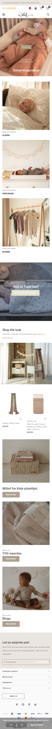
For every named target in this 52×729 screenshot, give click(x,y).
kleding (6, 252)
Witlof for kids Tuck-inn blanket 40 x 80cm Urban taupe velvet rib (37, 426)
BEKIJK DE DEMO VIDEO (25, 293)
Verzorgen (7, 194)
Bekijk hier (11, 495)
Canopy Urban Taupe (10, 423)
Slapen (6, 135)
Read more (11, 559)
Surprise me (42, 662)
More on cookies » (37, 725)
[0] (47, 8)
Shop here (26, 47)
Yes (11, 725)
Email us (13, 696)
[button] (3, 14)
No (22, 725)
